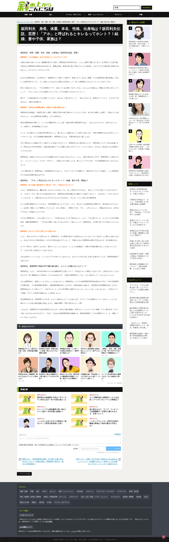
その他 (49, 502)
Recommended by (112, 383)
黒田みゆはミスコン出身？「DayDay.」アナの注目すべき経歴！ (140, 212)
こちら (73, 531)
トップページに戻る (24, 473)
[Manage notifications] (163, 537)
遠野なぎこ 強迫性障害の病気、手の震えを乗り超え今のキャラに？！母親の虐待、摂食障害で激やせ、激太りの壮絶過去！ (43, 461)
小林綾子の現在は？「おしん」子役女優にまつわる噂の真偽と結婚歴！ (139, 202)
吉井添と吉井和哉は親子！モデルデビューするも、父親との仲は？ (139, 191)
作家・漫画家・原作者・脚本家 (30, 497)
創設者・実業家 (128, 497)
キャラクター (115, 497)
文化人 (146, 497)
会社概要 (49, 521)
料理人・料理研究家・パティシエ (55, 497)
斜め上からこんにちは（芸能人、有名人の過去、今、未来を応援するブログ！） (83, 539)
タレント (53, 491)
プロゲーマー (73, 497)
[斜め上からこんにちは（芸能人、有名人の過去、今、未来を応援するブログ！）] (35, 6)
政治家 (138, 497)
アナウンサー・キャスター (105, 491)
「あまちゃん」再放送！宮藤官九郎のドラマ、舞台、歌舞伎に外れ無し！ (139, 325)
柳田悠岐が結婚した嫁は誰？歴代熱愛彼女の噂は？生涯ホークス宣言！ (139, 335)
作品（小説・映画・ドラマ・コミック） (94, 497)
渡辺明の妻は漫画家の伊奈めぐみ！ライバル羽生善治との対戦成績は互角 (139, 300)
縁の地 (41, 502)
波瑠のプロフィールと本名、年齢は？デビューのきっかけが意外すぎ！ (139, 222)
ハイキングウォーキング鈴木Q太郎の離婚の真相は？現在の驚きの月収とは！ (104, 423)
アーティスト (121, 491)
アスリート (118, 14)
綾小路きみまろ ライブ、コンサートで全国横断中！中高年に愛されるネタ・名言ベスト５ (104, 411)
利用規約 (117, 434)
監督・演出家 (133, 491)
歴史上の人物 (24, 502)
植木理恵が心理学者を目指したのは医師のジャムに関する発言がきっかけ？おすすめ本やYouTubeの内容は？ (140, 312)
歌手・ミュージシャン (95, 14)
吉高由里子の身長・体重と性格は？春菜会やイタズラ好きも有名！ (139, 256)
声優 (140, 14)
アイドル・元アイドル (73, 14)
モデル (44, 491)
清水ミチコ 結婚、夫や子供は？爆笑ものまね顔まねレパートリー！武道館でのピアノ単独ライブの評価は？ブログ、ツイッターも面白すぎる (96, 461)
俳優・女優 (28, 14)
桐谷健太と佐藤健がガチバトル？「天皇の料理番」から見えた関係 (139, 266)
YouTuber (80, 491)
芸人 (50, 14)
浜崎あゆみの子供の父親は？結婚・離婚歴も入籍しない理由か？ (139, 233)
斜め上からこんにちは (23, 22)
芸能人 (34, 502)
